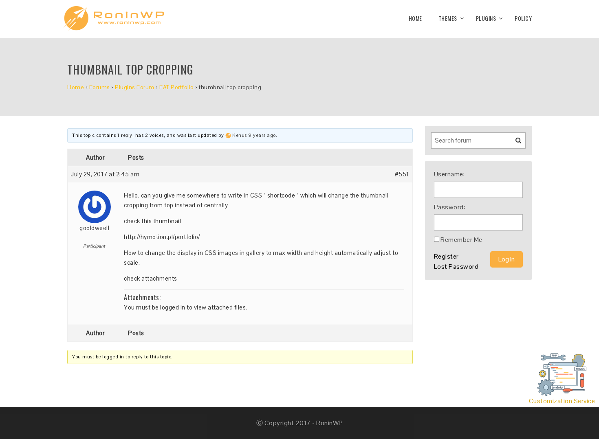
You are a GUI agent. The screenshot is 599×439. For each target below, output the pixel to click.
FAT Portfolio (176, 87)
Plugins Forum (134, 87)
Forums (99, 87)
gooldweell (94, 228)
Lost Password (456, 266)
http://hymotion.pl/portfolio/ (162, 237)
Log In (506, 259)
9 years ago (262, 135)
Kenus (239, 135)
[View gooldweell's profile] (94, 204)
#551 (402, 174)
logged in (172, 307)
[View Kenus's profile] (228, 135)
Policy (523, 18)
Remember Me (461, 239)
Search (513, 143)
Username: (449, 174)
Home (415, 18)
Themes (447, 18)
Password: (449, 207)
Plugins (486, 18)
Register (446, 256)
